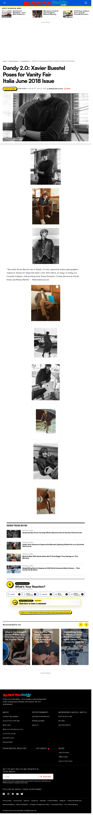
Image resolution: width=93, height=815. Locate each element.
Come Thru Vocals (9, 733)
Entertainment (40, 712)
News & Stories (13, 61)
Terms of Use (17, 800)
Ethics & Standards (22, 804)
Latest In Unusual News (11, 8)
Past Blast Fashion (64, 725)
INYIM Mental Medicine (15, 748)
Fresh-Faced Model (65, 716)
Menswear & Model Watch (72, 712)
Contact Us (34, 800)
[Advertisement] (45, 39)
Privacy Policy (7, 800)
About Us (26, 800)
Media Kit (62, 800)
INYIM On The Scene (65, 761)
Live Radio (41, 748)
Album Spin (6, 725)
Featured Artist (7, 742)
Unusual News (25, 61)
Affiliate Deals (63, 757)
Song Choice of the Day (11, 720)
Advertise (43, 800)
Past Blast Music (8, 738)
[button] (4, 3)
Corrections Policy (57, 804)
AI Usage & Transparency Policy (39, 804)
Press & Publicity (53, 800)
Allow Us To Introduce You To (13, 729)
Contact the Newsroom (74, 800)
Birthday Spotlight (38, 720)
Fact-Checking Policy (71, 804)
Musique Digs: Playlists (10, 716)
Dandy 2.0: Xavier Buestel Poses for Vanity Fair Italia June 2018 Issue (45, 612)
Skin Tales (61, 720)
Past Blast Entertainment (40, 716)
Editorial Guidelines (8, 804)
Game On (35, 725)
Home (4, 61)
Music (6, 712)
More (62, 748)
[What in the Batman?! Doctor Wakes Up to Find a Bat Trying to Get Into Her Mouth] (16, 647)
